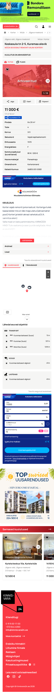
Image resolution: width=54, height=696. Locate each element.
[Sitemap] (34, 664)
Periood (8, 409)
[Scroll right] (49, 32)
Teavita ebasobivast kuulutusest (37, 260)
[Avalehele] (5, 32)
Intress (8, 416)
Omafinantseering (11, 429)
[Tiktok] (19, 676)
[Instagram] (14, 676)
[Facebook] (8, 676)
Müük (22, 32)
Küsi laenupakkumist (41, 184)
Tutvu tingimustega (19, 458)
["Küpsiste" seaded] (30, 664)
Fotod (10, 62)
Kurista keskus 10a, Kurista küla (21, 563)
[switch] (7, 69)
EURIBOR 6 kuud (11, 422)
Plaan (22, 62)
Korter (13, 32)
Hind (7, 402)
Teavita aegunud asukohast (39, 391)
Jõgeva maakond (36, 32)
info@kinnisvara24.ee (17, 629)
